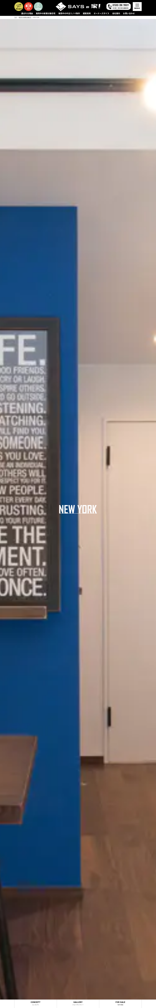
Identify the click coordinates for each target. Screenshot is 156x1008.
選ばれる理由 (27, 13)
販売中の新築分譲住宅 (46, 13)
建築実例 (87, 13)
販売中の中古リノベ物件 (69, 13)
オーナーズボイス (101, 13)
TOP (15, 17)
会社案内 (116, 13)
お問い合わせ (129, 13)
